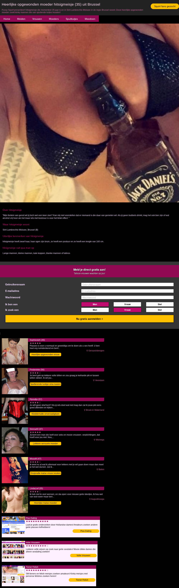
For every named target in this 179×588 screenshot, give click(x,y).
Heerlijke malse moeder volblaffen (45, 503)
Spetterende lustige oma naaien (45, 384)
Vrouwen (37, 18)
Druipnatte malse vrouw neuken (45, 473)
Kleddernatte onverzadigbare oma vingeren (45, 414)
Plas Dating (85, 531)
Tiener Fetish (82, 580)
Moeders (54, 18)
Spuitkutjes (72, 18)
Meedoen (90, 18)
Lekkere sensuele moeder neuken (45, 443)
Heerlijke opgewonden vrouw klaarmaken (45, 354)
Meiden (21, 18)
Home (6, 18)
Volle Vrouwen (83, 555)
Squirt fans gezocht (165, 6)
